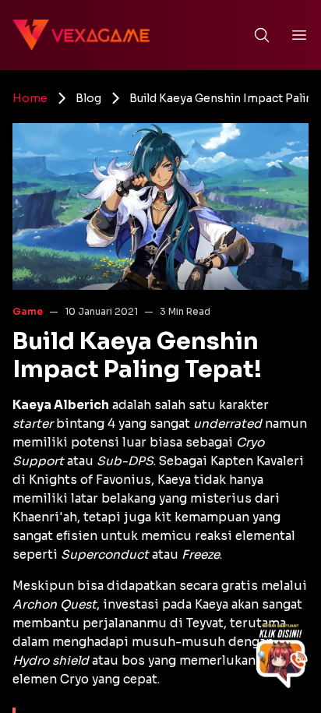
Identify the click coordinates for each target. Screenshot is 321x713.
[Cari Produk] (261, 35)
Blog (88, 98)
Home (30, 98)
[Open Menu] (299, 35)
